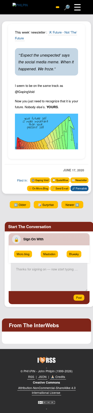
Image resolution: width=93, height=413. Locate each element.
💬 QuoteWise (60, 180)
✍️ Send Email (60, 188)
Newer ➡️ (72, 204)
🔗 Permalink (79, 188)
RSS (31, 376)
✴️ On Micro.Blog (38, 188)
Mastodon (49, 254)
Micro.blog (23, 254)
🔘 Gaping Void (40, 180)
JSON (42, 376)
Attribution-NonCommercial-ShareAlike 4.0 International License (47, 390)
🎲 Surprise (46, 204)
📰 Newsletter (79, 180)
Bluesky (74, 254)
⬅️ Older (20, 204)
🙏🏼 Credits (58, 376)
